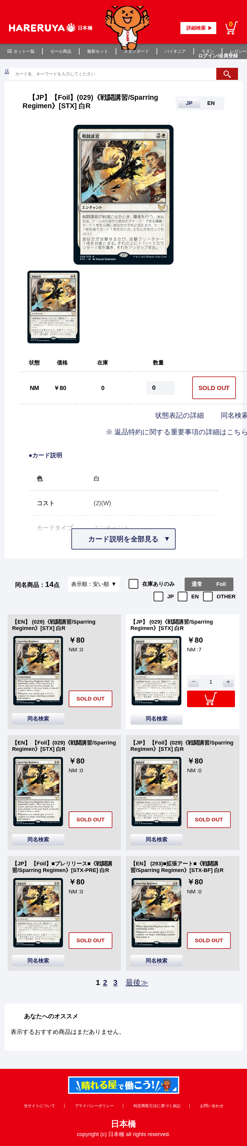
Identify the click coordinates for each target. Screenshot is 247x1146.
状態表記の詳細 (180, 415)
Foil (221, 584)
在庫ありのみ (158, 584)
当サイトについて (39, 1105)
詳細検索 (196, 27)
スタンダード (136, 51)
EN (195, 596)
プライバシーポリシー (94, 1105)
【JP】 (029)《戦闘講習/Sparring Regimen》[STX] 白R (171, 625)
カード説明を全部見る (123, 539)
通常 (197, 584)
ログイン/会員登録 (218, 55)
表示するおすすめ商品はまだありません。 (68, 1031)
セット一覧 (24, 51)
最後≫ (137, 982)
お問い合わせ (212, 1105)
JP (170, 596)
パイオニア (175, 51)
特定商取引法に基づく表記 (156, 1105)
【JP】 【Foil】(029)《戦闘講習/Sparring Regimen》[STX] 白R (181, 746)
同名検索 (38, 719)
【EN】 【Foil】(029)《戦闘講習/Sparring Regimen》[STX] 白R (64, 746)
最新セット (97, 51)
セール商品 (60, 51)
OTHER (226, 596)
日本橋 (123, 1124)
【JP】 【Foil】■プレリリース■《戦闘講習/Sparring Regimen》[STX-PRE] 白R (62, 867)
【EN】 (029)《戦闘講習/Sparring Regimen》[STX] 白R (53, 625)
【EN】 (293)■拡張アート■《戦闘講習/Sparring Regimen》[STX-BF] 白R (177, 867)
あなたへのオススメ (51, 1016)
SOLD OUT (214, 388)
